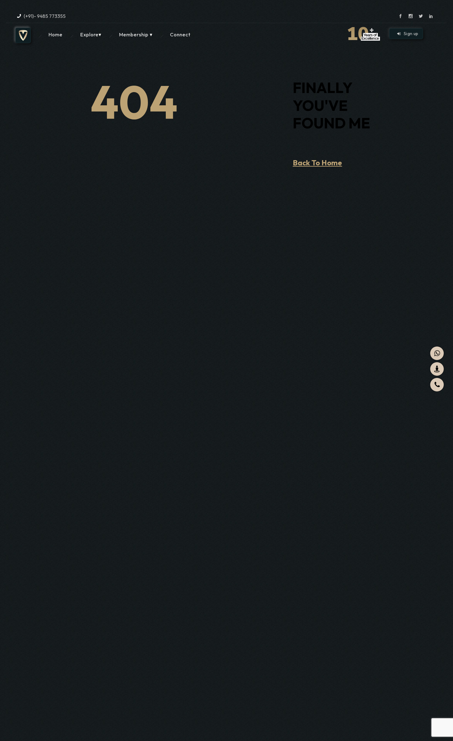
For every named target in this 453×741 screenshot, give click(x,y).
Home (55, 34)
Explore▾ (90, 34)
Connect (180, 34)
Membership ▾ (136, 34)
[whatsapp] (437, 353)
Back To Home (317, 162)
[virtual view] (437, 369)
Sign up (411, 33)
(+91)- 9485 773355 (45, 16)
